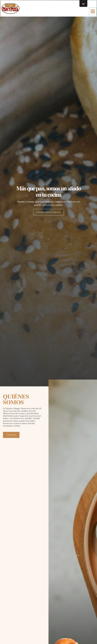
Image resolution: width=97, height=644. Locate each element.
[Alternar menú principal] (93, 11)
